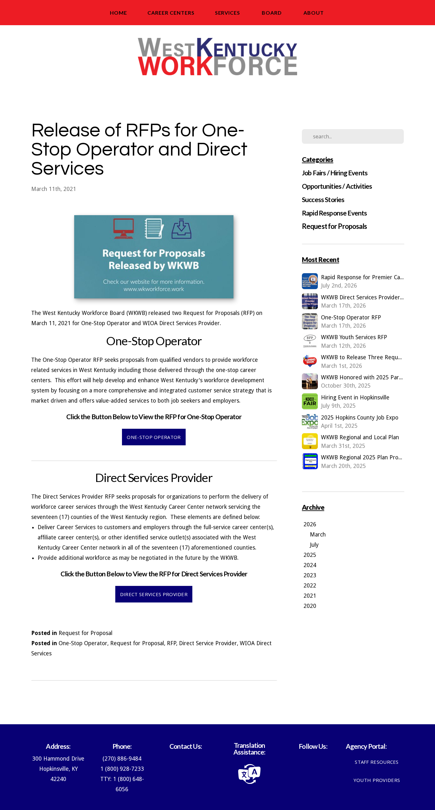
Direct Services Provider (154, 594)
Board (272, 13)
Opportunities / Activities (337, 186)
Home (118, 13)
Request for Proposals (334, 226)
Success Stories (323, 199)
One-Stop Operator (154, 437)
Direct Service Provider (208, 643)
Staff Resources (377, 762)
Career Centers (170, 13)
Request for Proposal (85, 633)
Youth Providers (376, 780)
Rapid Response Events (334, 213)
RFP (171, 643)
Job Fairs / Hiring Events (334, 173)
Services (228, 13)
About (314, 13)
